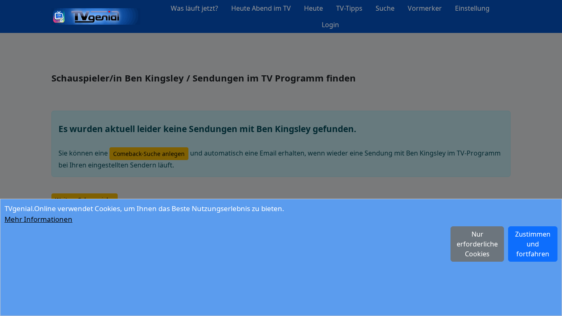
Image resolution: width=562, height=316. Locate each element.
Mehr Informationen (38, 219)
